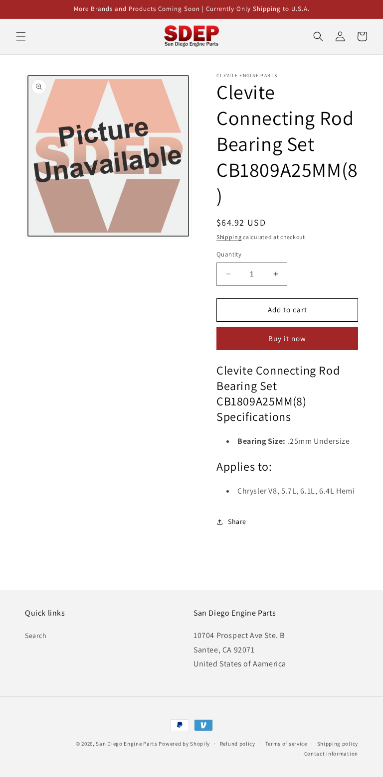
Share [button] (237, 521)
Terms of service (286, 743)
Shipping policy (338, 743)
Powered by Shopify (184, 743)
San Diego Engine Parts (126, 743)
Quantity (228, 254)
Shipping (229, 237)
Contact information (331, 753)
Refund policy (237, 743)
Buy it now (287, 338)
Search (36, 635)
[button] (21, 36)
